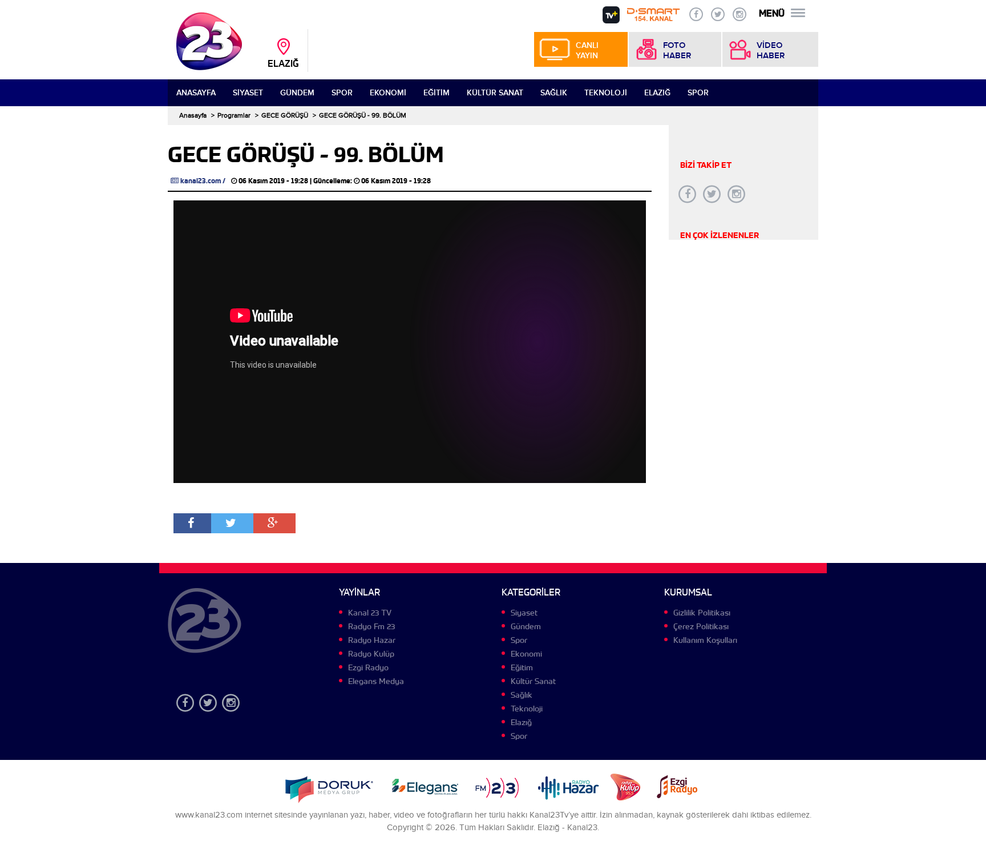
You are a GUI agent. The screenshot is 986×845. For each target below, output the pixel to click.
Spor (342, 93)
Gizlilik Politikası (701, 612)
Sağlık (553, 93)
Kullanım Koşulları (705, 640)
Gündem (297, 93)
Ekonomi (388, 93)
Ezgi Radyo (368, 667)
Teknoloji (605, 93)
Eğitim (436, 93)
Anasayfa (196, 93)
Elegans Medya (376, 681)
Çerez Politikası (701, 626)
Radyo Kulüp (371, 654)
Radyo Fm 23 (371, 626)
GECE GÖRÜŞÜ (284, 115)
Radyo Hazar (371, 640)
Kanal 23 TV (369, 612)
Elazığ (657, 93)
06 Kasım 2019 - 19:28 (273, 180)
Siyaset (248, 93)
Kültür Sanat (495, 93)
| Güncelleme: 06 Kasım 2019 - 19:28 (370, 180)
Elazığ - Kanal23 (567, 827)
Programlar (233, 115)
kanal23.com (201, 180)
